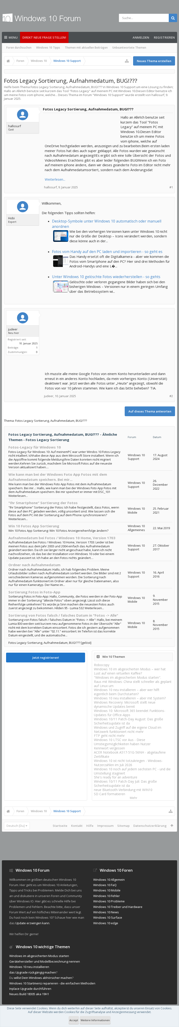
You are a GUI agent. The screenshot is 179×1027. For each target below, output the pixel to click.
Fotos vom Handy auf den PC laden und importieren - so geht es (107, 251)
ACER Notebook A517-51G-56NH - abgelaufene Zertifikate (130, 754)
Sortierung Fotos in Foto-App (34, 592)
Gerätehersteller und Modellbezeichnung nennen (44, 961)
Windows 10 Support (108, 95)
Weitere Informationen (95, 1020)
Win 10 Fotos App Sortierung (33, 526)
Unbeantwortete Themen (129, 48)
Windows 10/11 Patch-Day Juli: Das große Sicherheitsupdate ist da (125, 783)
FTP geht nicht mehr (109, 735)
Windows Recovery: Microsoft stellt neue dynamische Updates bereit (124, 704)
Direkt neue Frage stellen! (44, 37)
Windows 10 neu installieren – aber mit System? (130, 698)
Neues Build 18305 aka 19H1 (29, 994)
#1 (171, 187)
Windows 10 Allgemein (109, 879)
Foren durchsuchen (18, 48)
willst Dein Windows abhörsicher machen (43, 978)
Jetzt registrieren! (45, 657)
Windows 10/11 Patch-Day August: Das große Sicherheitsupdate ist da (128, 721)
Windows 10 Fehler (106, 896)
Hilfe (89, 826)
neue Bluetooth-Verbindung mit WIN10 (123, 790)
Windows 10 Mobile (106, 890)
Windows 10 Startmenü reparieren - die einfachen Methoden (52, 983)
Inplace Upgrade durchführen (30, 989)
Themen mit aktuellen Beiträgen (86, 48)
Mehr (133, 798)
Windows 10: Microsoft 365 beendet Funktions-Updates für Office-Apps (129, 712)
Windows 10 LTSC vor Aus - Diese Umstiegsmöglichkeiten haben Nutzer (122, 742)
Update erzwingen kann (32, 923)
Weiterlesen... (55, 179)
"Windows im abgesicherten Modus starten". (127, 677)
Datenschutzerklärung (150, 826)
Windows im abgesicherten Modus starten (39, 956)
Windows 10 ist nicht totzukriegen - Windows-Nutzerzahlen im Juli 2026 (128, 762)
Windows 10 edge (105, 923)
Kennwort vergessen (109, 748)
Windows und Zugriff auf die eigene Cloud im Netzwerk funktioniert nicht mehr (127, 729)
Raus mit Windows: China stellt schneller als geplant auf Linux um (133, 683)
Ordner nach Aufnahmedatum (34, 564)
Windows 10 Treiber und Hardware (117, 907)
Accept (73, 1020)
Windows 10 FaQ (105, 885)
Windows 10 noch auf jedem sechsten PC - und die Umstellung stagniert (132, 771)
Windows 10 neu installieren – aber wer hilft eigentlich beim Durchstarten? (126, 692)
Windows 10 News (106, 912)
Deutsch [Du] (16, 826)
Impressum (105, 826)
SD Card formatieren (109, 794)
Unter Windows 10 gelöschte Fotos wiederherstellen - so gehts (106, 276)
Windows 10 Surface (107, 917)
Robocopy (101, 665)
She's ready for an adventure (115, 777)
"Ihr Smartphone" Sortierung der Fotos (43, 502)
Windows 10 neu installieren (29, 967)
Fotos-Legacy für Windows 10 (34, 447)
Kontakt (77, 826)
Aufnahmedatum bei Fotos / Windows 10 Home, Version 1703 (61, 537)
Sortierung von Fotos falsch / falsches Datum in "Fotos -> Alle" (63, 615)
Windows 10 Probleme (109, 901)
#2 (171, 396)
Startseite (60, 826)
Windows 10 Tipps (48, 48)
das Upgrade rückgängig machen (32, 972)
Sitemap (123, 826)
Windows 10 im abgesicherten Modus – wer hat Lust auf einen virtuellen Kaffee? (130, 671)
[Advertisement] (82, 126)
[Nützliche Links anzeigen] (127, 61)
